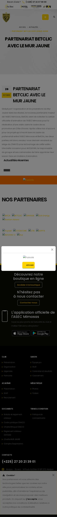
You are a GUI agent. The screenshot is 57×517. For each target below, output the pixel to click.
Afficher (30, 265)
